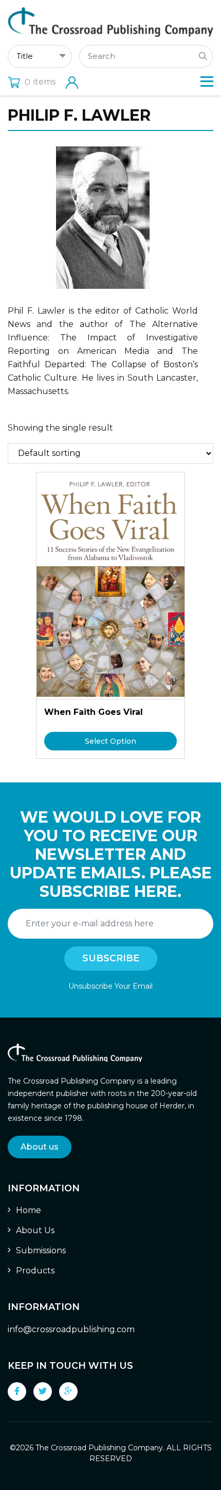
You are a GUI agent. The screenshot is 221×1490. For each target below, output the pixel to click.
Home (28, 1210)
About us (40, 1147)
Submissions (41, 1250)
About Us (35, 1230)
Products (35, 1270)
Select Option (110, 741)
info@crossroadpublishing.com (71, 1329)
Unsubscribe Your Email (110, 986)
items (40, 82)
